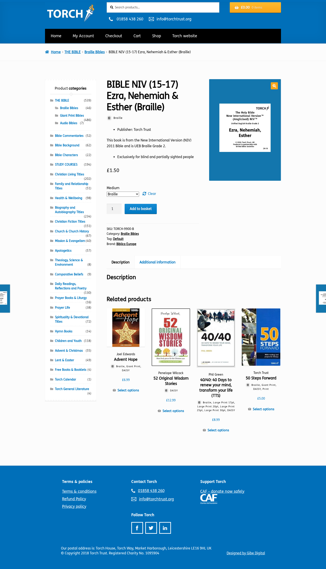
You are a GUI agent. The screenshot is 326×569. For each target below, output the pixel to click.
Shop (156, 35)
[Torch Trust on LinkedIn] (165, 528)
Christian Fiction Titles (70, 222)
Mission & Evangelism (70, 241)
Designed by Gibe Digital (246, 553)
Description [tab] (121, 262)
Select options (128, 390)
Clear (152, 194)
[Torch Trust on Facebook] (137, 528)
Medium (113, 188)
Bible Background (67, 145)
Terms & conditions (79, 491)
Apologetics (63, 251)
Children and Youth (68, 341)
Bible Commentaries (69, 136)
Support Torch (213, 481)
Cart (137, 35)
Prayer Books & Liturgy (71, 298)
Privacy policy (74, 506)
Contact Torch (144, 481)
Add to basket (141, 209)
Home (56, 35)
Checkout (113, 35)
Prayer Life (62, 308)
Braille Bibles (94, 52)
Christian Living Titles (69, 174)
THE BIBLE (73, 52)
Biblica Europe (126, 244)
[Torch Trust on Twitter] (151, 528)
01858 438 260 (129, 19)
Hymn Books (63, 331)
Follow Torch (142, 514)
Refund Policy (74, 498)
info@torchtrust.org (173, 19)
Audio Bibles (68, 123)
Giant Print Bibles (72, 116)
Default (118, 239)
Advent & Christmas (69, 351)
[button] (274, 85)
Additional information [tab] (157, 262)
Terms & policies (77, 481)
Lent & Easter (64, 360)
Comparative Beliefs (69, 274)
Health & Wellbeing (68, 198)
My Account (83, 35)
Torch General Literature (72, 389)
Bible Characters (66, 155)
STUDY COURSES (66, 165)
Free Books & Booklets (70, 370)
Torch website (184, 35)
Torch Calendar (65, 379)
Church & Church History (72, 231)
